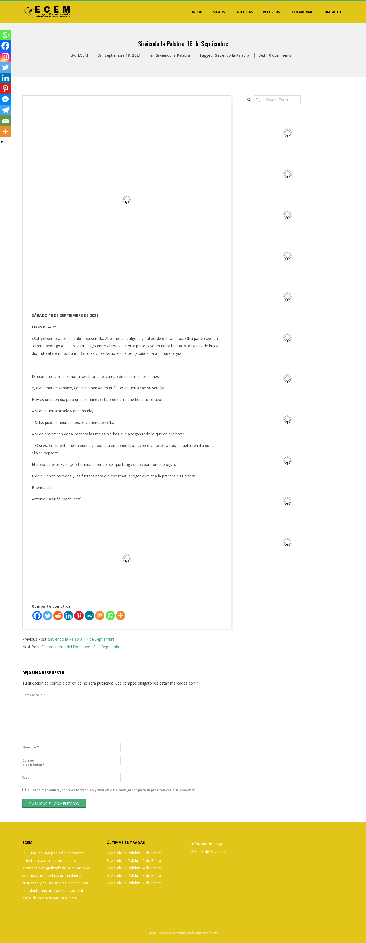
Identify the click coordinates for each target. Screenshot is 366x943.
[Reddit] (58, 615)
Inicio (197, 12)
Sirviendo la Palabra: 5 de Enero (134, 860)
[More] (120, 615)
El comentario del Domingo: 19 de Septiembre (82, 646)
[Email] (5, 120)
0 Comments (280, 55)
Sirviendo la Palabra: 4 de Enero (134, 867)
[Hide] (2, 142)
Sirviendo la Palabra (173, 55)
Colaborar (302, 12)
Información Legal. (207, 843)
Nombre (30, 747)
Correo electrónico (33, 762)
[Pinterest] (79, 615)
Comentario (33, 695)
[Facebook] (37, 615)
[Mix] (99, 615)
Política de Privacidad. (210, 851)
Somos (219, 12)
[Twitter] (47, 615)
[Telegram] (5, 110)
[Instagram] (5, 56)
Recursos (271, 12)
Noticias (245, 12)
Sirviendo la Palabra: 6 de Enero (134, 852)
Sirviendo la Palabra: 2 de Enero (134, 882)
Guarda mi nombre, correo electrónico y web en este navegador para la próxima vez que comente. (112, 790)
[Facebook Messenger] (5, 99)
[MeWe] (89, 615)
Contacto (331, 12)
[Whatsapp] (110, 615)
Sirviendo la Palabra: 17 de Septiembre (81, 639)
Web (26, 777)
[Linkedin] (68, 615)
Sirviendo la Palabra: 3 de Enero (134, 875)
